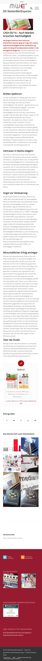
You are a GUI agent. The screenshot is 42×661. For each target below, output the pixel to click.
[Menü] (35, 8)
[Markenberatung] (29, 446)
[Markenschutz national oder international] (29, 463)
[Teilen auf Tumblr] (28, 420)
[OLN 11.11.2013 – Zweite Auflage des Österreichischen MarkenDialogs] (29, 498)
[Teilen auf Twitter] (14, 420)
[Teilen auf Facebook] (6, 420)
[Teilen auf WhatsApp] (21, 420)
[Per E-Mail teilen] (35, 420)
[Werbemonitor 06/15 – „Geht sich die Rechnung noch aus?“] (12, 481)
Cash (12, 401)
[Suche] (30, 8)
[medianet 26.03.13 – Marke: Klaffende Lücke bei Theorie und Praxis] (29, 481)
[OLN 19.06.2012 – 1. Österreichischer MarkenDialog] (12, 498)
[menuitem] (21, 1)
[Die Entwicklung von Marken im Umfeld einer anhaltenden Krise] (12, 446)
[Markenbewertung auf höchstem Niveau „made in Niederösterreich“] (12, 463)
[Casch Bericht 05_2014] (18, 24)
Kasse (21, 2)
